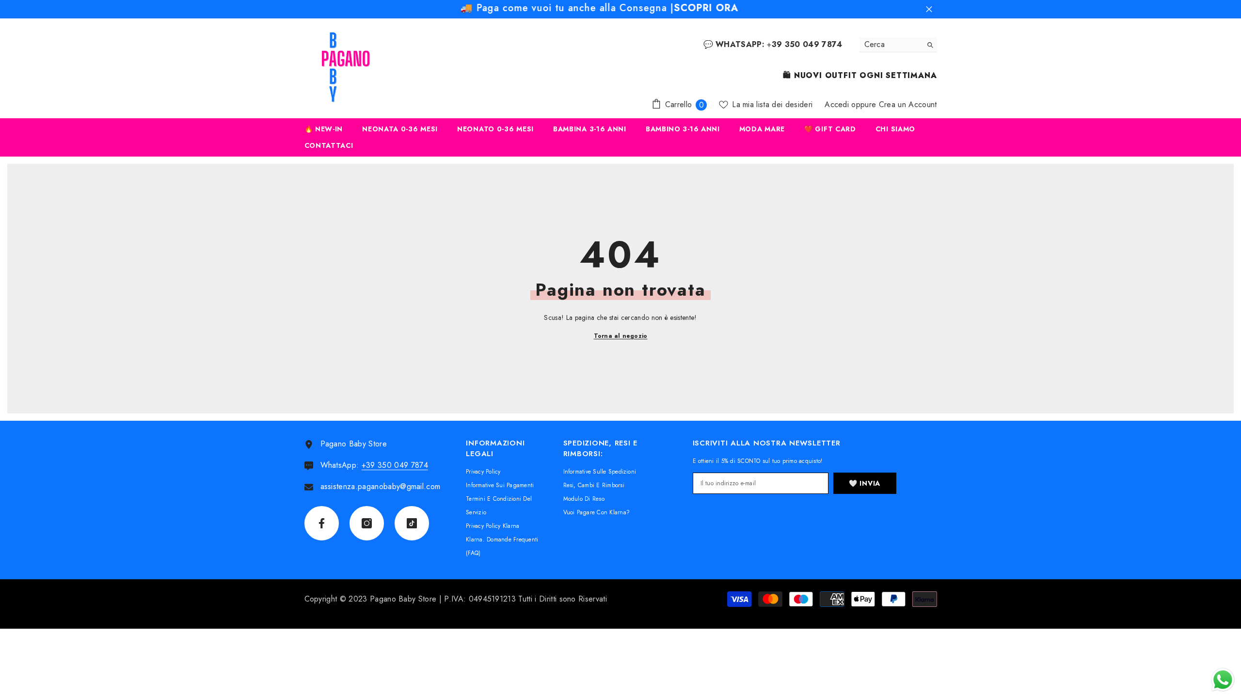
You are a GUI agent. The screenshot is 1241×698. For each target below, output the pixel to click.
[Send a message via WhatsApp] (1222, 679)
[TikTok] (412, 523)
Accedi (837, 104)
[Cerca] (898, 44)
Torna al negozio (621, 336)
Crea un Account (908, 104)
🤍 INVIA (864, 483)
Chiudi (929, 9)
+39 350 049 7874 (395, 465)
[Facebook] (321, 523)
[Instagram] (367, 523)
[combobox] (890, 44)
